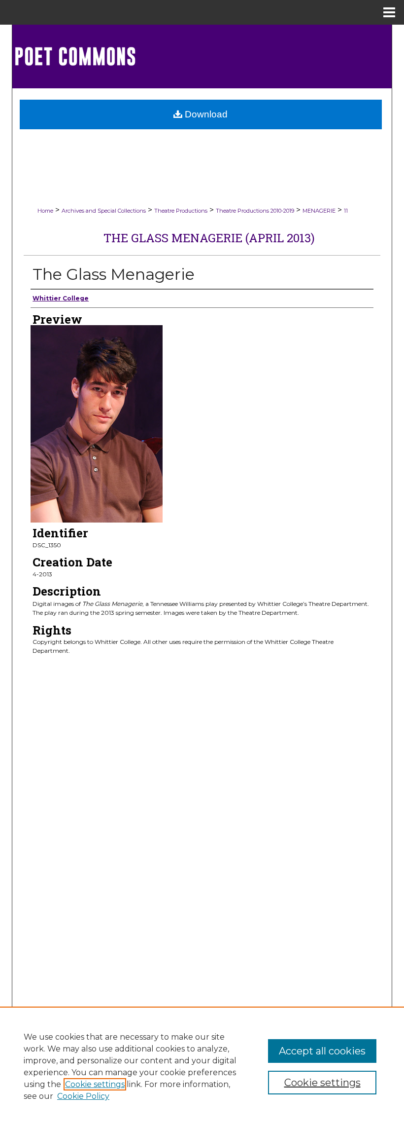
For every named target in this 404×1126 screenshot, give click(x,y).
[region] (202, 1066)
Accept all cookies (322, 1051)
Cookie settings (95, 1084)
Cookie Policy (83, 1096)
